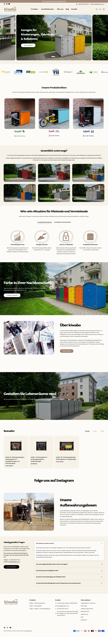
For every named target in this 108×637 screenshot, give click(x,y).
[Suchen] (96, 9)
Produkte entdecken (12, 295)
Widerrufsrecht (85, 611)
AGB (82, 617)
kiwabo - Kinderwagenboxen (37, 603)
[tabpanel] (54, 452)
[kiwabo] (19, 113)
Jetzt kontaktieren (11, 567)
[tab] (44, 222)
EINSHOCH (28, 631)
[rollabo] (88, 113)
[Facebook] (4, 4)
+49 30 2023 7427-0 (62, 608)
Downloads (84, 606)
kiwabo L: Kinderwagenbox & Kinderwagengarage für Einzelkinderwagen (39, 459)
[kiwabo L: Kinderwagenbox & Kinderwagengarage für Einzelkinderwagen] (41, 445)
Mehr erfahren (67, 351)
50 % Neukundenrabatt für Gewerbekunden (54, 1)
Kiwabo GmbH (12, 631)
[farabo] (54, 113)
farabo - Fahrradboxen (35, 606)
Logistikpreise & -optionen (88, 603)
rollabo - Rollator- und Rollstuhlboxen (39, 608)
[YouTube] (9, 4)
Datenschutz (84, 614)
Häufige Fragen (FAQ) (87, 608)
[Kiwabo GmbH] (14, 72)
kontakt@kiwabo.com (14, 561)
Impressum (84, 620)
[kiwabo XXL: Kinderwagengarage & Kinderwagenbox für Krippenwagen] (66, 445)
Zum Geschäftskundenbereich (32, 47)
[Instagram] (6, 4)
